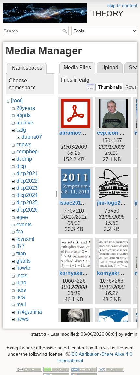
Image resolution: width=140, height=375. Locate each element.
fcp (19, 231)
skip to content (122, 5)
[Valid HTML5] (111, 369)
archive (24, 122)
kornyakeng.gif (77, 273)
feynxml (25, 239)
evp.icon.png (113, 133)
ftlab (21, 253)
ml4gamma (29, 312)
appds (23, 115)
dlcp (21, 166)
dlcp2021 (27, 173)
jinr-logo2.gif (112, 203)
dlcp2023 (27, 188)
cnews (23, 144)
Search (65, 31)
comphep (27, 151)
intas (21, 275)
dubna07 (31, 137)
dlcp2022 (27, 181)
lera (20, 297)
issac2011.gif (75, 203)
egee (22, 217)
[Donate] (56, 369)
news (22, 319)
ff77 (20, 246)
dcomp (24, 159)
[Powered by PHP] (84, 369)
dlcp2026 (27, 210)
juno (21, 282)
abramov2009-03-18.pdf (88, 133)
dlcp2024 (27, 195)
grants (23, 261)
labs (21, 290)
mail (21, 304)
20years (25, 108)
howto (23, 268)
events (24, 224)
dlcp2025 (27, 202)
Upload (109, 67)
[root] (16, 100)
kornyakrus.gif (115, 273)
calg (21, 130)
